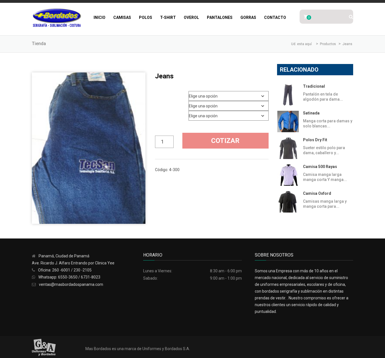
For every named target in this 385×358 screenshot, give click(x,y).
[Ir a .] (314, 44)
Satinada (311, 113)
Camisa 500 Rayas (320, 166)
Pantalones (220, 17)
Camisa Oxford (317, 193)
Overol (191, 17)
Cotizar (225, 141)
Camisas (122, 17)
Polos (145, 17)
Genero (162, 94)
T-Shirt (168, 17)
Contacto (275, 17)
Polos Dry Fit (315, 140)
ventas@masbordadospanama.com (71, 284)
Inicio (99, 17)
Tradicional (314, 86)
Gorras (248, 17)
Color (161, 114)
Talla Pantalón (167, 104)
